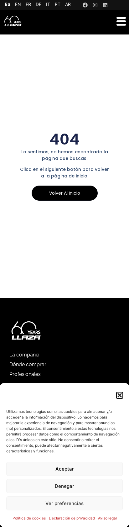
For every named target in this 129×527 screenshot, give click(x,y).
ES (7, 4)
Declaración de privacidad (72, 518)
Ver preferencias (64, 503)
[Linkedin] (105, 5)
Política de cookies (29, 518)
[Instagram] (95, 5)
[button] (119, 395)
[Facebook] (85, 5)
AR (68, 4)
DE (38, 4)
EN (18, 4)
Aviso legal (107, 518)
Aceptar (64, 469)
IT (48, 4)
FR (28, 4)
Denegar (64, 486)
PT (57, 4)
